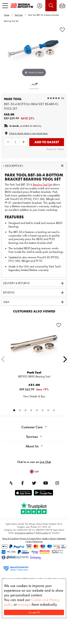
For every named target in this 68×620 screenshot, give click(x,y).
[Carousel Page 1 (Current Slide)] (14, 410)
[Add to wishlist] (62, 29)
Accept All (34, 612)
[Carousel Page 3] (25, 410)
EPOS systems (42, 532)
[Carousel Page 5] (37, 410)
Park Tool (19, 14)
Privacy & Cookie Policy (30, 538)
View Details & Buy (34, 396)
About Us (32, 446)
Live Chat (45, 462)
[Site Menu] (5, 5)
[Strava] (10, 482)
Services (32, 436)
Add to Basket (46, 142)
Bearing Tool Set (42, 184)
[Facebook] (22, 482)
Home (6, 14)
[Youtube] (45, 482)
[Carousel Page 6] (42, 410)
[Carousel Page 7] (48, 410)
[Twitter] (34, 482)
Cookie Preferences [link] (34, 541)
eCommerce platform (24, 532)
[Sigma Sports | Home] (21, 5)
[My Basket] (62, 5)
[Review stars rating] (53, 98)
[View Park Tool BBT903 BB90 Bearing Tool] (34, 346)
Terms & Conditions (10, 538)
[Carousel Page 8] (54, 410)
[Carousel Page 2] (20, 410)
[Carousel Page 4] (31, 410)
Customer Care (31, 427)
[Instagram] (57, 482)
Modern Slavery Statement (54, 538)
